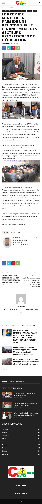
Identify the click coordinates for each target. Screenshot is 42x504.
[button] (39, 2)
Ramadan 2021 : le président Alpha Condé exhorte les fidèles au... (25, 404)
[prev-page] (3, 369)
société (35, 10)
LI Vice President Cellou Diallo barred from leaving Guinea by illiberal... (26, 414)
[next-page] (6, 369)
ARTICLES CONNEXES (10, 325)
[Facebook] (4, 48)
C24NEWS (7, 43)
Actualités (11, 7)
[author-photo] (21, 304)
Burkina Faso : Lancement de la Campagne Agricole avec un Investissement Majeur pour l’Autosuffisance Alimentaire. (31, 281)
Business (11, 10)
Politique (30, 10)
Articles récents (15, 232)
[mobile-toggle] (3, 2)
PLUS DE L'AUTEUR (28, 325)
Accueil (4, 7)
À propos (5, 232)
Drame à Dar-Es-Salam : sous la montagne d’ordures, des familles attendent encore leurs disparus (26, 361)
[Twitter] (9, 48)
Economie (17, 10)
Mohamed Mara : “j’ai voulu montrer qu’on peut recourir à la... (25, 394)
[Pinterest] (13, 48)
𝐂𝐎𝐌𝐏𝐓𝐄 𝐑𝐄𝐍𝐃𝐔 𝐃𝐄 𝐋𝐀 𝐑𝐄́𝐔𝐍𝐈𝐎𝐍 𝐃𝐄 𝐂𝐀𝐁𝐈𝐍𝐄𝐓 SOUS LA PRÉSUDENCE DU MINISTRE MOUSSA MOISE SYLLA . (11, 280)
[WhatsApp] (18, 48)
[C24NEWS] (7, 242)
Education (23, 10)
